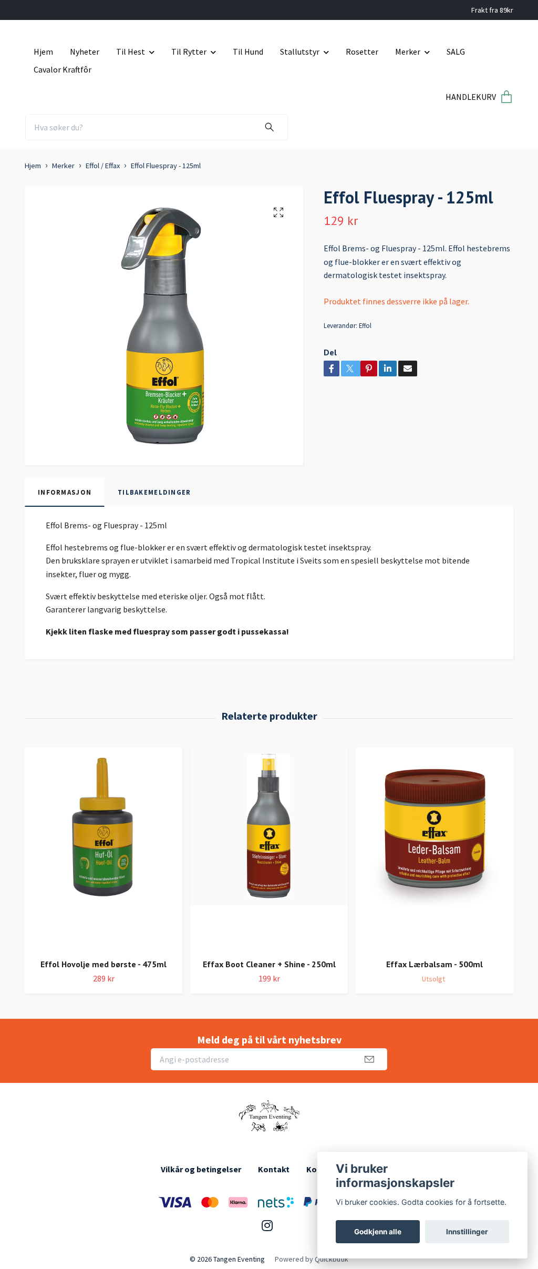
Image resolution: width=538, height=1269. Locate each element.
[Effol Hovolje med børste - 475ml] (103, 849)
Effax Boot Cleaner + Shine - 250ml (269, 964)
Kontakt (273, 1169)
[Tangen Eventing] (269, 1117)
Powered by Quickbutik (311, 1259)
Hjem (43, 51)
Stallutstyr (299, 51)
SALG (456, 51)
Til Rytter (188, 51)
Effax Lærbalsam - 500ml (434, 964)
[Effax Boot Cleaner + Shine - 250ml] (269, 849)
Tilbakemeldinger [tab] (154, 492)
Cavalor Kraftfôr (62, 69)
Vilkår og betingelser (201, 1169)
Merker (407, 51)
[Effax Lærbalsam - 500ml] (434, 849)
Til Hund (248, 51)
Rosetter (362, 51)
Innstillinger (467, 1231)
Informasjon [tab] (64, 492)
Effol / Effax (103, 165)
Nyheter (84, 51)
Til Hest (130, 51)
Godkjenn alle (377, 1231)
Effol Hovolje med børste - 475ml (103, 964)
